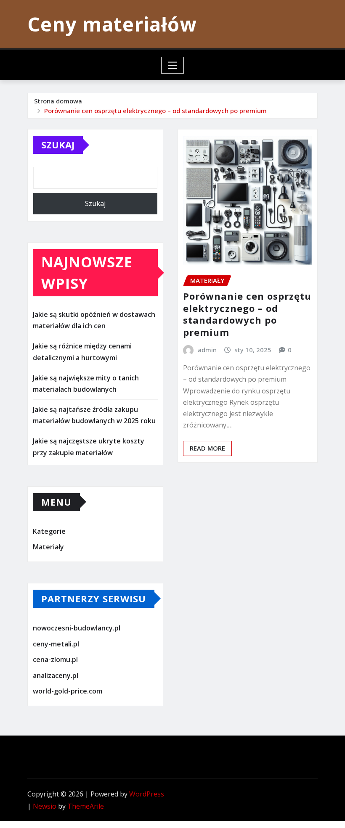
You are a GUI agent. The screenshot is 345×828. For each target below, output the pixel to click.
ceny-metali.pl (56, 644)
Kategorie (49, 531)
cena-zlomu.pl (55, 659)
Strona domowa (58, 101)
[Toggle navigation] (172, 65)
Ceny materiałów (111, 24)
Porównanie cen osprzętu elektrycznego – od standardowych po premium (155, 110)
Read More (207, 448)
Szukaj (57, 144)
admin (207, 349)
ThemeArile (85, 806)
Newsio (44, 806)
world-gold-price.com (67, 691)
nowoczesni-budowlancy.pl (76, 628)
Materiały (48, 547)
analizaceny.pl (55, 675)
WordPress (146, 794)
